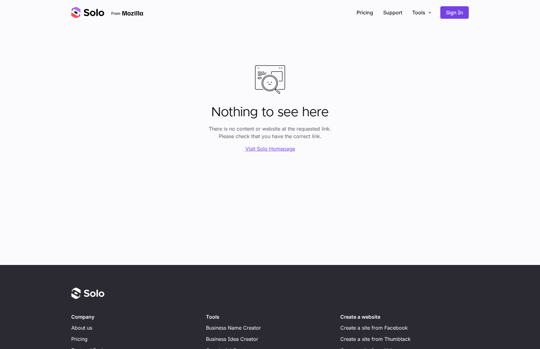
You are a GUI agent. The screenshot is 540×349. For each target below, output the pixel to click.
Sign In (454, 12)
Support (392, 12)
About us (81, 328)
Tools (418, 12)
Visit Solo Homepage (270, 149)
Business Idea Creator (232, 339)
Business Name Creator (233, 328)
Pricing (365, 12)
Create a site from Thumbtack (375, 339)
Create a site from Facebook (374, 328)
